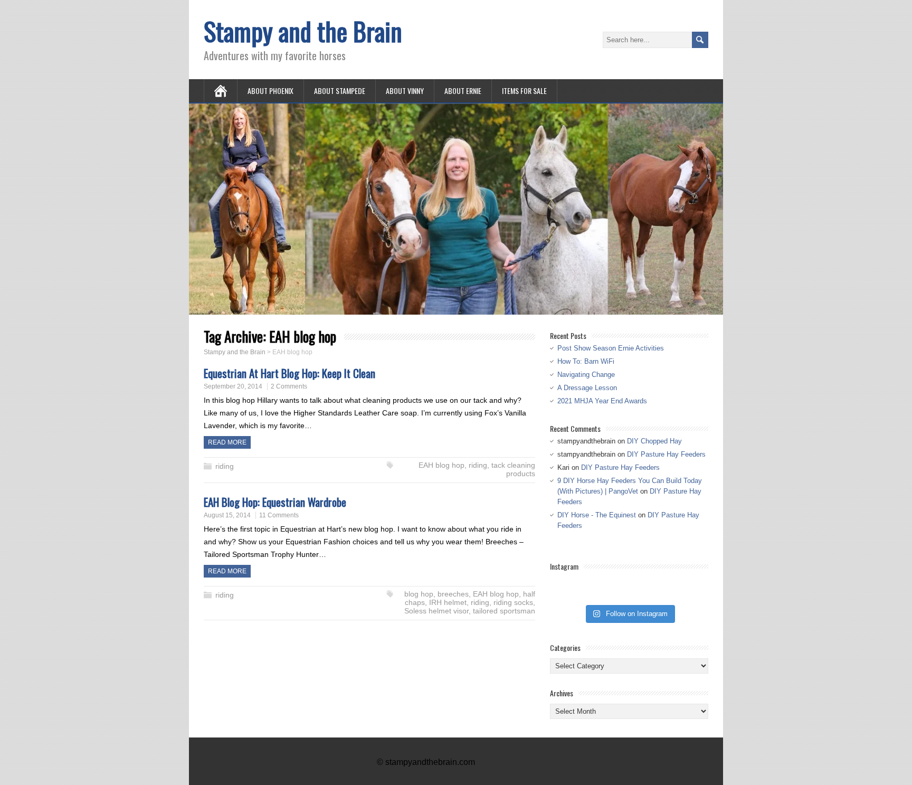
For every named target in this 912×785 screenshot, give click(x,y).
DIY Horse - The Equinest (596, 515)
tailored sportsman (504, 611)
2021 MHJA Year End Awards (602, 401)
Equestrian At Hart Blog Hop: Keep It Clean (289, 373)
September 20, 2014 (233, 386)
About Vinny (405, 90)
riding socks (513, 602)
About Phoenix (270, 90)
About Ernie (462, 90)
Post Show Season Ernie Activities (610, 348)
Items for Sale (524, 90)
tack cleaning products (513, 469)
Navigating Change (586, 375)
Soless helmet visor (436, 611)
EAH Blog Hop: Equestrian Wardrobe (275, 502)
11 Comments (279, 515)
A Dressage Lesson (587, 388)
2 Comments (289, 386)
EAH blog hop (441, 465)
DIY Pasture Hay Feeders (666, 454)
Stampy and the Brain (303, 31)
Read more (227, 442)
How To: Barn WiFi (585, 361)
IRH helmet (448, 602)
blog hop (418, 594)
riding (224, 466)
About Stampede (339, 90)
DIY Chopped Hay (654, 441)
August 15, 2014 (227, 515)
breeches (453, 594)
